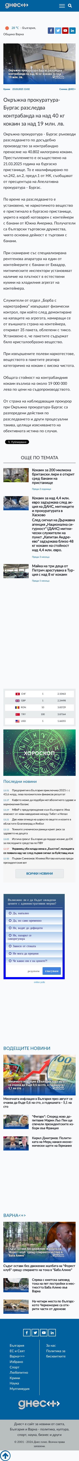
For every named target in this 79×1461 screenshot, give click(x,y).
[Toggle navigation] (60, 6)
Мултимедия (19, 1389)
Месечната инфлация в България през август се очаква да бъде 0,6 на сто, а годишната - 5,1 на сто (37, 1102)
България (17, 1345)
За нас (51, 1345)
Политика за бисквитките (56, 1353)
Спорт (14, 1367)
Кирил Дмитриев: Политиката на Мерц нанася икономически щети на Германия (52, 1142)
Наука (14, 1383)
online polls (39, 982)
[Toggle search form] (70, 6)
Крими (15, 1378)
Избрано (16, 1362)
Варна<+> (17, 1356)
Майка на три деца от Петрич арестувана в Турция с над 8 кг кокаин (53, 570)
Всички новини (39, 873)
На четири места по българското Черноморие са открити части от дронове (53, 1305)
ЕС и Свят (17, 1351)
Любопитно (19, 1372)
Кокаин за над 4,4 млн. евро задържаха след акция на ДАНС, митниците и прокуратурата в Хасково (53, 506)
